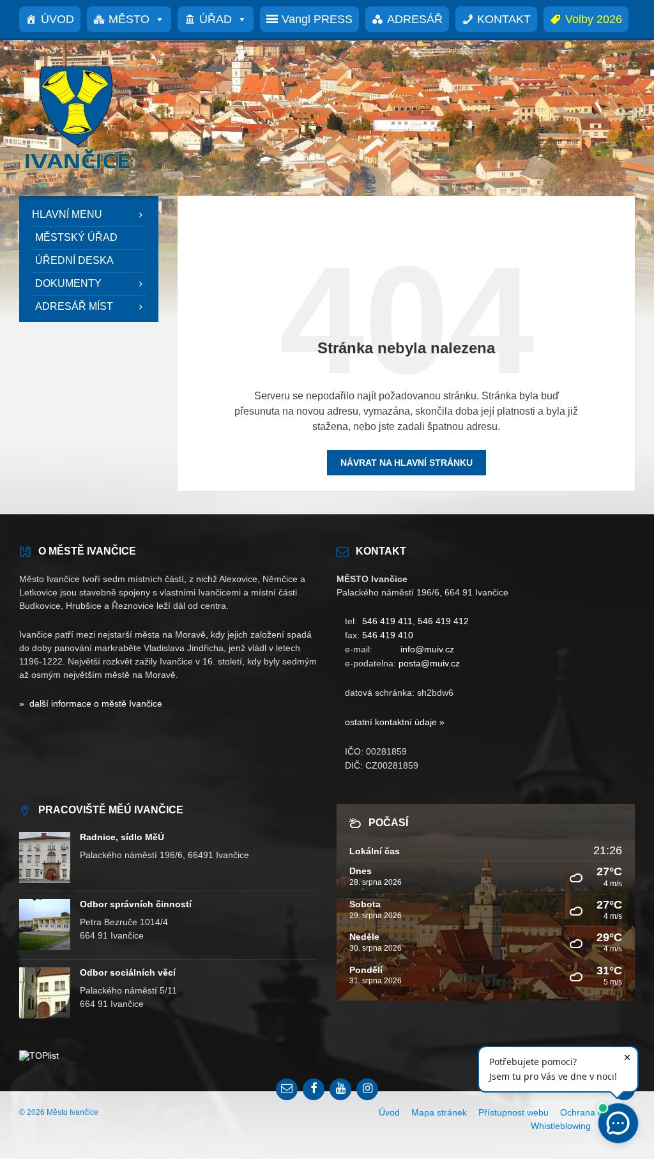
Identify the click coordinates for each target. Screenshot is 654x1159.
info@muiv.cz (427, 649)
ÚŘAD (215, 19)
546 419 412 (443, 621)
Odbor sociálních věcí (128, 972)
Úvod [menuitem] (389, 1112)
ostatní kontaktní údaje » (395, 722)
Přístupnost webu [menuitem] (513, 1112)
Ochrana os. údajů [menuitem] (597, 1112)
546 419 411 (387, 621)
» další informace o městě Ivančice (90, 703)
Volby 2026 (593, 19)
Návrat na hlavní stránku (406, 462)
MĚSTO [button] (129, 19)
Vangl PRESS (317, 19)
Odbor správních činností (136, 904)
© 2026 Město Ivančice (58, 1112)
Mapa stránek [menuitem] (439, 1112)
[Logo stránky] (76, 170)
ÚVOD (57, 19)
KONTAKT (504, 19)
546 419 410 (387, 635)
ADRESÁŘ (415, 19)
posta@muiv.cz (429, 663)
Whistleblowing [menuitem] (561, 1126)
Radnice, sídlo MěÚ (122, 837)
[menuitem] (89, 215)
